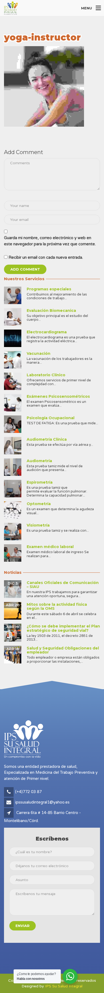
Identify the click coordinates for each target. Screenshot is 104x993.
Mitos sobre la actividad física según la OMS (57, 606)
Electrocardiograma (47, 332)
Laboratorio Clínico (46, 375)
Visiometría (38, 525)
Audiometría (39, 460)
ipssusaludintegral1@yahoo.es (42, 802)
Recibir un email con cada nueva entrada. (46, 257)
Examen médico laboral (50, 546)
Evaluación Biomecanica (51, 310)
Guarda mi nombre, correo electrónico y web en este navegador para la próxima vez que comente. (50, 240)
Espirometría (40, 482)
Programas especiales (49, 289)
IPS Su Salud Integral (63, 986)
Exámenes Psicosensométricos (58, 396)
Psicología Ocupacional (50, 417)
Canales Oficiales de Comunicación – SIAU (63, 584)
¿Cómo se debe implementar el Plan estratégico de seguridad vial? (63, 628)
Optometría (39, 503)
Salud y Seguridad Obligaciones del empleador (63, 650)
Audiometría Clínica (47, 439)
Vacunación (38, 353)
